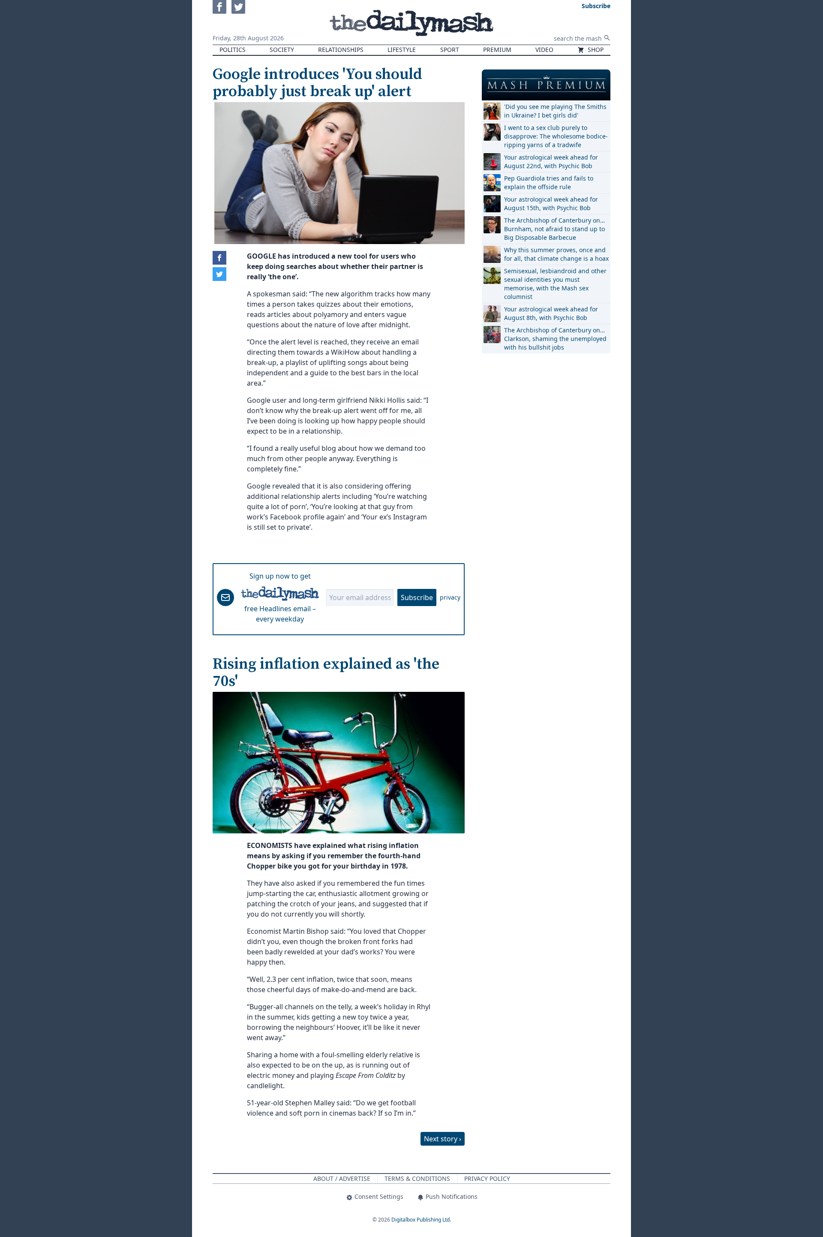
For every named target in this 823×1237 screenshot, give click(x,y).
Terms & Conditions (417, 1178)
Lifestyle (401, 49)
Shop (595, 49)
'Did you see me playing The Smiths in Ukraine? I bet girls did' (555, 111)
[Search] (607, 38)
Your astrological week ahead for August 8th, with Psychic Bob (551, 313)
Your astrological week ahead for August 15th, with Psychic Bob (551, 203)
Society (282, 49)
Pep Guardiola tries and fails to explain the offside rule (548, 182)
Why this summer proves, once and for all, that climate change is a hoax (556, 254)
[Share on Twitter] (219, 274)
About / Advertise (341, 1178)
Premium (497, 49)
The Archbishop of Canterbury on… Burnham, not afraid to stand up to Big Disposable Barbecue (554, 228)
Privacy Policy (487, 1178)
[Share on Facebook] (219, 258)
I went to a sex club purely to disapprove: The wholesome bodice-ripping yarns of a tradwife (556, 136)
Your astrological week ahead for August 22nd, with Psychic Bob (551, 161)
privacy (450, 597)
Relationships (340, 49)
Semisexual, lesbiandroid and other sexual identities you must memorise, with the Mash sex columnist (555, 284)
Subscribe (417, 597)
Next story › (442, 1138)
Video (544, 49)
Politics (232, 49)
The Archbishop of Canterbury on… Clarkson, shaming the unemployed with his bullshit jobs (555, 338)
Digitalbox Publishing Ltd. (421, 1219)
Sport (449, 49)
